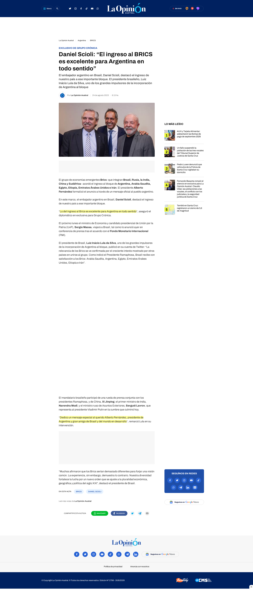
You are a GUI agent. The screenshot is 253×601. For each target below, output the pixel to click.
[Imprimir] (51, 78)
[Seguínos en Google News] (195, 487)
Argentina (82, 40)
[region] (126, 27)
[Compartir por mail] (147, 513)
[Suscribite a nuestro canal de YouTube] (92, 8)
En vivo (178, 8)
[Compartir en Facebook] (51, 41)
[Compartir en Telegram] (51, 64)
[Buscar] (57, 8)
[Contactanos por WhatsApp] (98, 8)
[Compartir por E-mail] (51, 71)
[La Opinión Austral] (126, 8)
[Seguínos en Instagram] (75, 8)
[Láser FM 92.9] (192, 8)
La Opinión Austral (79, 95)
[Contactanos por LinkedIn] (187, 487)
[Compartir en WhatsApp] (51, 56)
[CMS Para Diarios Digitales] (203, 580)
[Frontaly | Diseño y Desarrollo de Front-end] (182, 580)
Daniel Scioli (94, 492)
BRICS (93, 40)
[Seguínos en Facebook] (81, 8)
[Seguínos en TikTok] (86, 8)
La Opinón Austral (66, 40)
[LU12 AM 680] (187, 8)
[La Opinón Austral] (126, 542)
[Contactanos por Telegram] (180, 487)
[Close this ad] (251, 587)
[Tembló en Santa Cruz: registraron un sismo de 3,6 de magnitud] (184, 211)
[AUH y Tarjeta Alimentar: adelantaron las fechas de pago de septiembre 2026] (184, 137)
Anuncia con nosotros (139, 567)
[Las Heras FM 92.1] (198, 8)
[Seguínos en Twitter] (70, 8)
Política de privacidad (113, 567)
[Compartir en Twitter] (51, 49)
